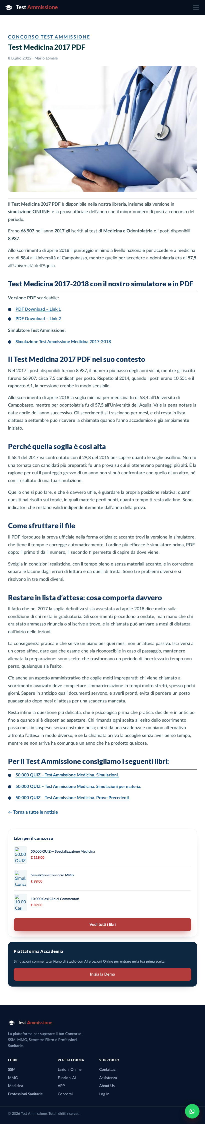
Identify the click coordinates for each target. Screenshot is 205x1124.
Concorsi (65, 1094)
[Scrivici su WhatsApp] (192, 1111)
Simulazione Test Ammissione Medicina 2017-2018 (63, 342)
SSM (12, 1070)
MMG (13, 1078)
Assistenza (108, 1078)
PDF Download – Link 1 (38, 309)
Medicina (15, 1086)
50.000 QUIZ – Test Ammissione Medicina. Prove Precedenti (72, 798)
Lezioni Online (70, 1070)
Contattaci (107, 1070)
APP (61, 1086)
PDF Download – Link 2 (38, 319)
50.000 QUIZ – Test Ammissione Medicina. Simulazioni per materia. (78, 786)
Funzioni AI (67, 1078)
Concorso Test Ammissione (49, 37)
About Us (107, 1086)
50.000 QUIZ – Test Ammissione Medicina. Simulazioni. (67, 775)
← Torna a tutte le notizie (33, 812)
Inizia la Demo (102, 974)
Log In (104, 1094)
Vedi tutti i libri (103, 925)
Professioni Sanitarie (25, 1094)
